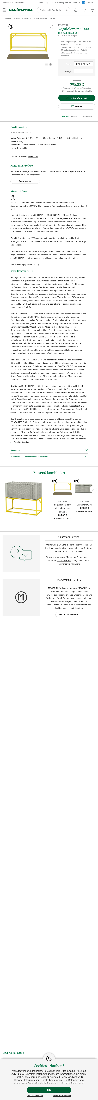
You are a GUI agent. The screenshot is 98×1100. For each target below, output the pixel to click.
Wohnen (17, 18)
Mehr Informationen (62, 1095)
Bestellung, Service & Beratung (59, 3)
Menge (68, 71)
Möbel (26, 18)
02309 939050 (64, 560)
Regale (52, 18)
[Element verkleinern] (46, 64)
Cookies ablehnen (35, 1095)
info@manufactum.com (69, 564)
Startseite (7, 18)
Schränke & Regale (39, 18)
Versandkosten (88, 88)
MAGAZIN (33, 156)
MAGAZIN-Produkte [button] (68, 614)
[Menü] (4, 9)
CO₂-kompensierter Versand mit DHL (77, 91)
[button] (51, 27)
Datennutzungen (45, 1073)
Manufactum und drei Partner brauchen (33, 1070)
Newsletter (19, 3)
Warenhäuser (8, 3)
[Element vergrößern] (50, 64)
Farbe (68, 64)
